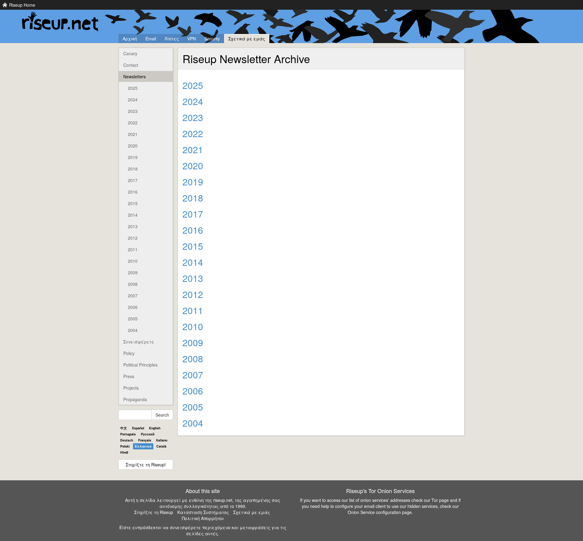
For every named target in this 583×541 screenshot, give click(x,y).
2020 (133, 146)
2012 (133, 238)
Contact (130, 65)
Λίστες (172, 39)
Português (128, 434)
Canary (130, 53)
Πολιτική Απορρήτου (203, 518)
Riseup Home (22, 5)
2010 (133, 261)
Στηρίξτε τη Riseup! (146, 465)
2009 (133, 272)
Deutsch (126, 440)
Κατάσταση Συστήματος (203, 512)
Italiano (161, 440)
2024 (133, 99)
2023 (133, 111)
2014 (133, 215)
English (154, 428)
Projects (131, 388)
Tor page (440, 500)
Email (150, 39)
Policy (129, 353)
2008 (133, 284)
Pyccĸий (148, 434)
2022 (133, 123)
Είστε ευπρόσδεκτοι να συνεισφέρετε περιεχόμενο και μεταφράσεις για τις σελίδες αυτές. (202, 530)
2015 (133, 203)
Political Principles (140, 365)
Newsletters (134, 76)
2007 (133, 295)
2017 (133, 180)
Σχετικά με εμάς (246, 39)
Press (128, 376)
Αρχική (130, 39)
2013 (133, 226)
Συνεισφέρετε (138, 342)
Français (144, 440)
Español (138, 428)
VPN (191, 39)
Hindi (124, 452)
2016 (133, 192)
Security (212, 39)
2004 (133, 330)
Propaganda (135, 399)
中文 (123, 428)
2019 (133, 157)
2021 (133, 134)
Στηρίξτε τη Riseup (153, 512)
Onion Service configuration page (380, 512)
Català (161, 446)
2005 (133, 319)
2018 (133, 169)
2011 (133, 249)
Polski (125, 446)
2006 (133, 307)
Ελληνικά (143, 446)
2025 (133, 88)
